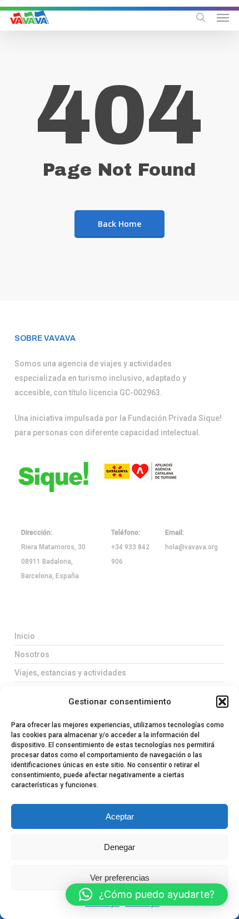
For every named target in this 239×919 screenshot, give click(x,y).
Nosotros (31, 654)
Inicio (24, 636)
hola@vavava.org (191, 547)
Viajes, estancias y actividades (70, 672)
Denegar (119, 847)
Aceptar (120, 816)
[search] (200, 17)
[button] (222, 701)
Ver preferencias (120, 877)
